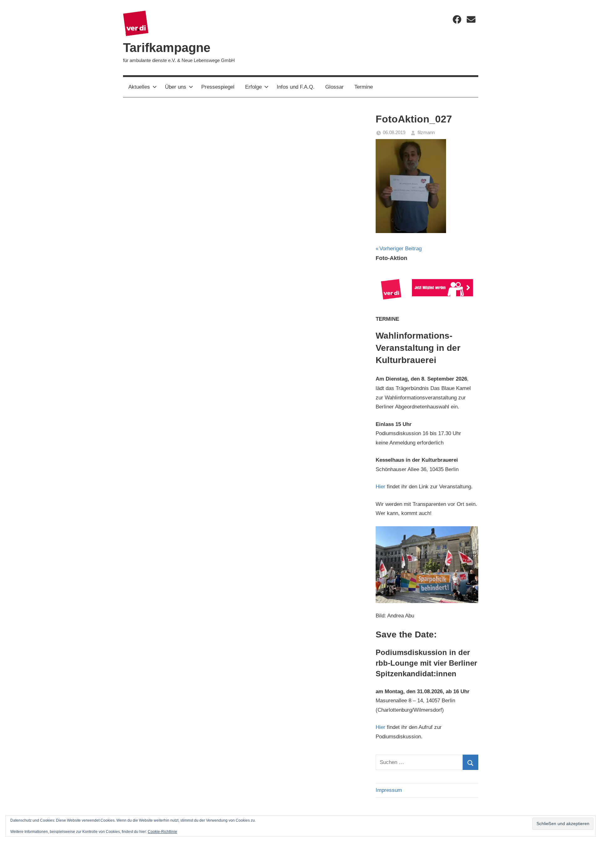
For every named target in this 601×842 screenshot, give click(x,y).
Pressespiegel (217, 87)
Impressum (389, 790)
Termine (363, 87)
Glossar (334, 87)
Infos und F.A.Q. (296, 87)
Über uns (175, 87)
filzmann (426, 132)
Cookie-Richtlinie (162, 831)
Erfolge (253, 87)
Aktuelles (139, 87)
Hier (380, 487)
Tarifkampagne (166, 48)
